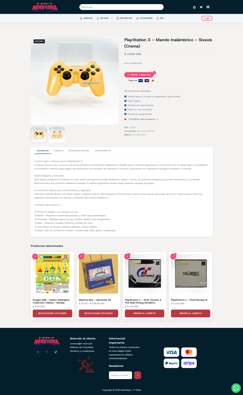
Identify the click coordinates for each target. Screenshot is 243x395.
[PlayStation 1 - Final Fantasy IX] (190, 274)
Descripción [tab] (43, 151)
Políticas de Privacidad (81, 347)
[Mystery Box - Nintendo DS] (98, 274)
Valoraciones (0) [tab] (103, 151)
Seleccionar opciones (52, 313)
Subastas (88, 18)
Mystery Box (126, 18)
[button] (139, 74)
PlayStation (139, 135)
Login (207, 18)
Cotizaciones (146, 18)
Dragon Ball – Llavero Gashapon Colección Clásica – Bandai (51, 301)
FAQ (162, 18)
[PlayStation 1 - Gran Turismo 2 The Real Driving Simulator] (144, 274)
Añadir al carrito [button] (144, 313)
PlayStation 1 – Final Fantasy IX (189, 299)
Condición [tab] (58, 151)
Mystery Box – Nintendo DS (95, 299)
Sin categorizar (145, 131)
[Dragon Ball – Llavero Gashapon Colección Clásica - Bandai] (52, 274)
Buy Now (104, 18)
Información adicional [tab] (79, 151)
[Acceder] (208, 7)
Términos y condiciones (82, 351)
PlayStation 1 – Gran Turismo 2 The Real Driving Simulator (143, 301)
